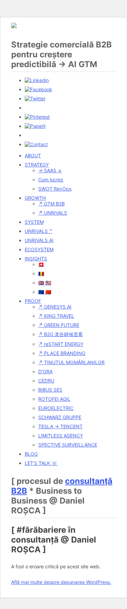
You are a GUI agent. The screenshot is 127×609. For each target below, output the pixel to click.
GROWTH (35, 198)
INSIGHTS (36, 258)
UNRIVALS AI (39, 240)
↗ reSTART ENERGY (60, 344)
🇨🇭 (41, 264)
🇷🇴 (41, 273)
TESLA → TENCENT (60, 426)
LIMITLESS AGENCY (60, 435)
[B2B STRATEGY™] (14, 26)
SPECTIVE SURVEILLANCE (67, 445)
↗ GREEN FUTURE (58, 325)
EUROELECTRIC (55, 408)
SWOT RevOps (54, 189)
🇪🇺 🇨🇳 (44, 292)
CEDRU (46, 381)
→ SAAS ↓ (50, 170)
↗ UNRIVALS (52, 213)
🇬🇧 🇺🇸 (44, 283)
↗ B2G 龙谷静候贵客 (60, 334)
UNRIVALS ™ (38, 231)
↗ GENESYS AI (54, 307)
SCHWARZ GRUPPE (59, 417)
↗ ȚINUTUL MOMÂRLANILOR (71, 362)
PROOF (33, 301)
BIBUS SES (50, 390)
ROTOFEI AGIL (54, 399)
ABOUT (33, 155)
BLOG (31, 454)
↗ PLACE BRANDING (61, 353)
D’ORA (45, 371)
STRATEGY (37, 165)
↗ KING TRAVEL (56, 316)
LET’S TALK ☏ (41, 463)
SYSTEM (34, 222)
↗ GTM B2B (51, 204)
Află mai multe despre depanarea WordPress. (61, 582)
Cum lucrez (50, 179)
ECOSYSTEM (39, 249)
